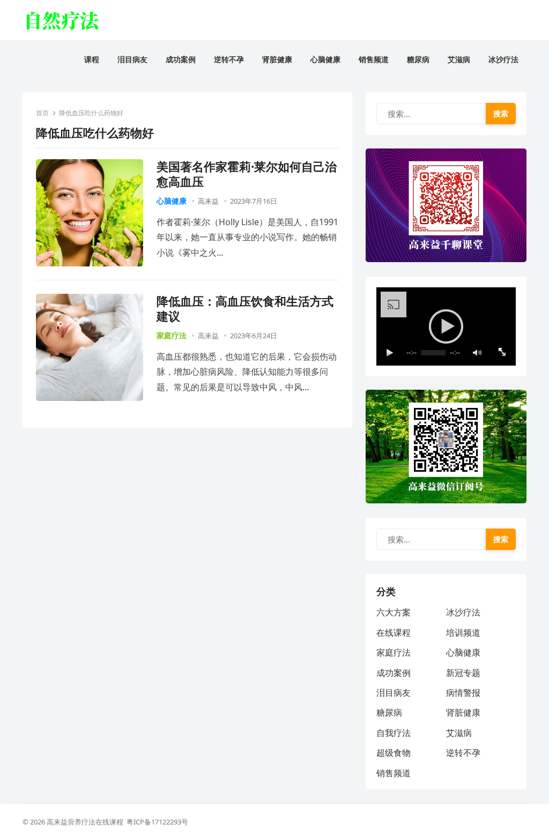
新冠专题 (463, 673)
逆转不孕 (463, 753)
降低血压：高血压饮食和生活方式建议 (245, 308)
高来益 (208, 201)
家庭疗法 (172, 335)
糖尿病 (389, 712)
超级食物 (393, 753)
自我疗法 (393, 733)
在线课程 (393, 632)
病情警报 (463, 692)
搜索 (500, 113)
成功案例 (393, 673)
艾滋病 (459, 733)
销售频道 (393, 773)
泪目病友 (393, 692)
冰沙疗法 (463, 612)
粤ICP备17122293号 (157, 822)
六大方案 (393, 612)
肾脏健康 (463, 712)
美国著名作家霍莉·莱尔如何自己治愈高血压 (247, 174)
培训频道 (463, 632)
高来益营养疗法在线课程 (87, 822)
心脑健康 (172, 201)
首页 (42, 112)
